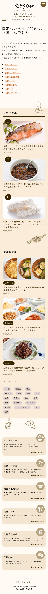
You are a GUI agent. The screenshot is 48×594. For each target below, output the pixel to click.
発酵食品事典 (11, 84)
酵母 (6, 398)
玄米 (37, 407)
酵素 (37, 393)
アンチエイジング (22, 407)
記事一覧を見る (38, 452)
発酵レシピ (10, 80)
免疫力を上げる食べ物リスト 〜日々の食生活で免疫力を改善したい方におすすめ (23, 329)
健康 (6, 411)
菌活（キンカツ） (13, 72)
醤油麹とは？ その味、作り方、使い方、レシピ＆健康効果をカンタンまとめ (23, 185)
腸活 (6, 402)
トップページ (11, 64)
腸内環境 (8, 393)
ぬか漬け (17, 402)
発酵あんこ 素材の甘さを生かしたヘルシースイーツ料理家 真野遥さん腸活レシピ (23, 369)
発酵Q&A (9, 88)
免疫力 (16, 398)
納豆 (28, 393)
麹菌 (28, 389)
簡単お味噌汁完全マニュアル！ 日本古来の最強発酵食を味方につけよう (23, 288)
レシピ (7, 389)
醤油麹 (7, 407)
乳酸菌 (18, 389)
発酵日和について (13, 92)
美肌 (35, 398)
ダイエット (30, 402)
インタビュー (11, 68)
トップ (4, 20)
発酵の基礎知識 (12, 76)
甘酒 (19, 393)
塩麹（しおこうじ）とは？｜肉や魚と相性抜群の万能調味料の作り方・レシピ (23, 147)
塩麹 (26, 398)
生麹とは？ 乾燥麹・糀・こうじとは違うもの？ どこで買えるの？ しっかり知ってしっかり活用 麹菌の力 (24, 224)
